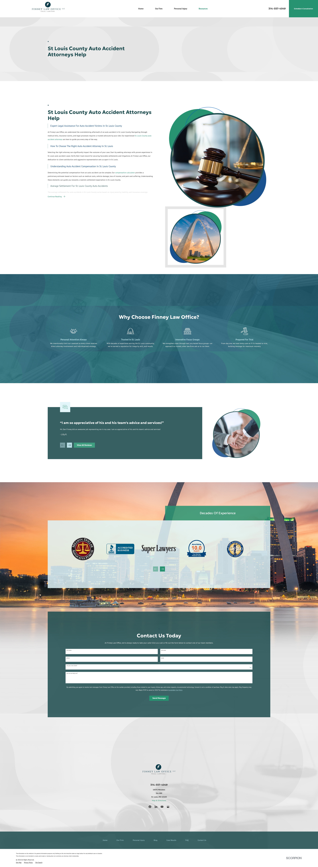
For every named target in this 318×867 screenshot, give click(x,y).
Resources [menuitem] (203, 8)
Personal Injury (139, 840)
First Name (68, 650)
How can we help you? (72, 673)
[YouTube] (162, 806)
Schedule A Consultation (303, 8)
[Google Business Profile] (168, 806)
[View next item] (69, 444)
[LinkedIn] (156, 806)
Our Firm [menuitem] (158, 8)
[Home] (48, 8)
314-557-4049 (277, 8)
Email (162, 658)
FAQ (187, 840)
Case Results (171, 840)
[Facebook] (150, 806)
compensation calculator (125, 172)
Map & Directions (159, 800)
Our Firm (120, 840)
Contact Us (202, 840)
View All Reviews (84, 445)
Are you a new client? (71, 665)
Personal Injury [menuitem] (180, 8)
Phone (68, 658)
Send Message (159, 698)
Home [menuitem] (141, 8)
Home (105, 840)
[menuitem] (18, 862)
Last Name (163, 650)
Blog (155, 840)
